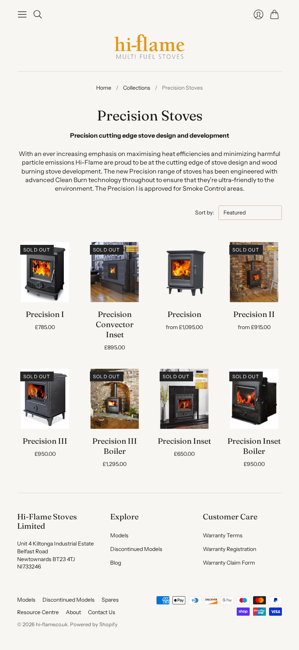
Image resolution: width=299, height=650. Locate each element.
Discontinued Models (136, 549)
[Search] (37, 14)
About (73, 612)
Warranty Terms (223, 535)
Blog (115, 562)
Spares (110, 599)
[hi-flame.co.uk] (149, 46)
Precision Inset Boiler (254, 446)
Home (103, 87)
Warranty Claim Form (229, 562)
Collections (136, 87)
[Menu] (22, 14)
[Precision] (184, 272)
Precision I (45, 314)
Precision (184, 314)
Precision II (254, 314)
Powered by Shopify (94, 624)
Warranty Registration (229, 549)
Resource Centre (38, 612)
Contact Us (101, 612)
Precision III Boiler (114, 446)
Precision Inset (184, 441)
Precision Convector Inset (115, 324)
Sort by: (205, 212)
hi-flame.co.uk (52, 624)
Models (119, 535)
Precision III (45, 441)
